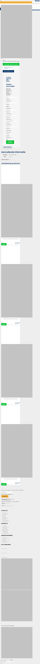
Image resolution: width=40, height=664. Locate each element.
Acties (4, 537)
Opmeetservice (6, 527)
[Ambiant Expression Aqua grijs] (16, 477)
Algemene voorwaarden (5, 532)
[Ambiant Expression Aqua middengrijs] (16, 237)
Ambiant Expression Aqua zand (10, 398)
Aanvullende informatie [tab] (7, 148)
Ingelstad (10, 156)
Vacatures (5, 540)
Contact (4, 542)
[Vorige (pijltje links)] (0, 663)
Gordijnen (5, 517)
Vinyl (4, 515)
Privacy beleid (5, 533)
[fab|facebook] (6, 547)
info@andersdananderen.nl (8, 505)
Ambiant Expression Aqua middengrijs (11, 238)
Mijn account (5, 530)
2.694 (10, 159)
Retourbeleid (5, 529)
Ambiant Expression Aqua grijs (10, 478)
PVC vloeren (5, 513)
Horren (4, 519)
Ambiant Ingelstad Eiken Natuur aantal (11, 61)
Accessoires (5, 521)
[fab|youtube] (6, 555)
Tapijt (4, 516)
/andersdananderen (4, 548)
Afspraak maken (6, 541)
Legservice (5, 528)
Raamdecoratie (6, 518)
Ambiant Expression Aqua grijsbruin (10, 318)
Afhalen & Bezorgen (5, 526)
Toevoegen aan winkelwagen (11, 64)
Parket (4, 514)
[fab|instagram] (6, 551)
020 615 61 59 (7, 503)
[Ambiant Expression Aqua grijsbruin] (16, 317)
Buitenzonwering (6, 520)
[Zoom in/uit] (0, 662)
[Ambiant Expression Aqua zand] (16, 397)
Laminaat (5, 512)
